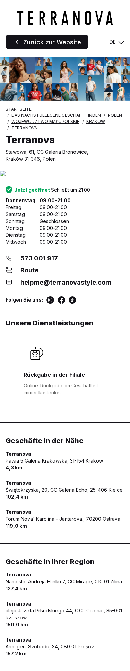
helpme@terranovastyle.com (65, 282)
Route (29, 270)
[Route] (65, 174)
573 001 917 (39, 258)
